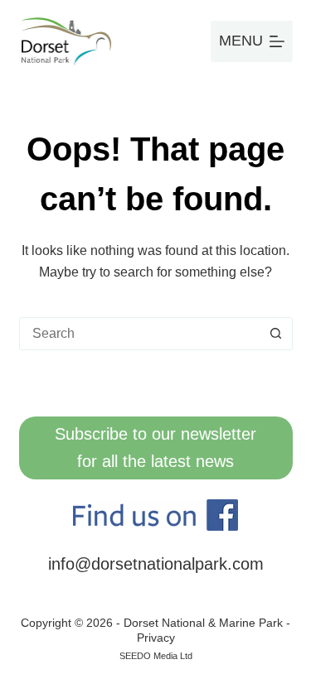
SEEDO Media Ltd (155, 656)
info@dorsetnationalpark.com (156, 564)
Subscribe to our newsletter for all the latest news (155, 447)
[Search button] (276, 333)
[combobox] (140, 333)
